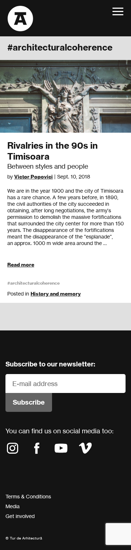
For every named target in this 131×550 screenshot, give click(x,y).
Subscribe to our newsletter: (50, 364)
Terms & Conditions (28, 496)
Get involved (20, 516)
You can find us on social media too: (59, 431)
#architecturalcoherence (33, 283)
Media (12, 506)
